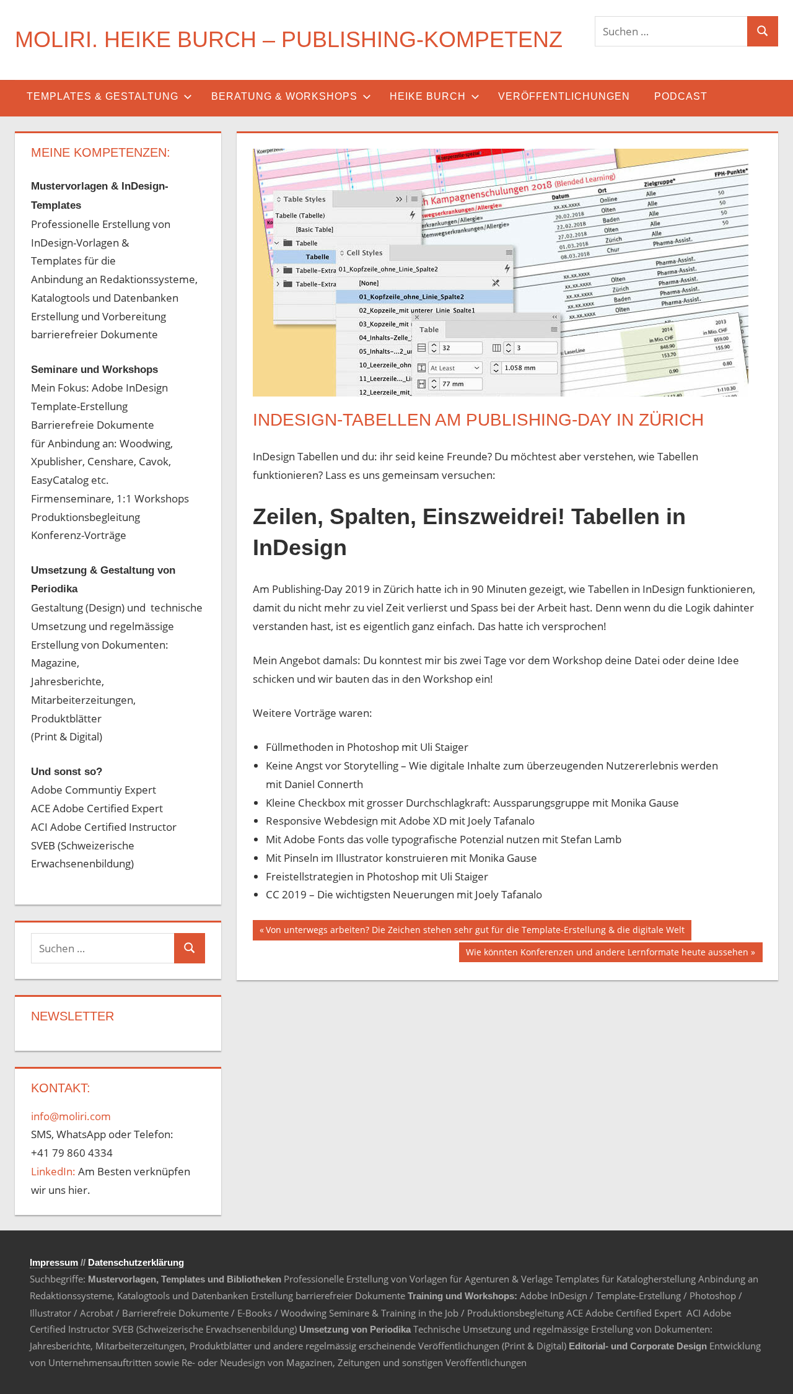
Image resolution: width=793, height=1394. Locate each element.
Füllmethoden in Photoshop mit (343, 747)
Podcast (681, 96)
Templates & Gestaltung (102, 96)
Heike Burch (428, 96)
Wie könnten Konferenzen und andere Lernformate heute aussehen (606, 954)
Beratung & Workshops (284, 96)
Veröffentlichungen (564, 96)
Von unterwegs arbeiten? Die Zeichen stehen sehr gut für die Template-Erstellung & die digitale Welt (475, 931)
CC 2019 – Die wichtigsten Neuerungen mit (370, 894)
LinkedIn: (53, 1171)
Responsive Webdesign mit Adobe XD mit (367, 820)
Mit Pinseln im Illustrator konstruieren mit (367, 858)
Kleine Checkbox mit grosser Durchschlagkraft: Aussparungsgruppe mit (438, 803)
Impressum (54, 1262)
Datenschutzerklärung (136, 1262)
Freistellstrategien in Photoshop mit (353, 876)
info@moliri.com (71, 1116)
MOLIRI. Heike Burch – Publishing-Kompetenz (289, 39)
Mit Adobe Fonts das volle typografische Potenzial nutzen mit (413, 839)
